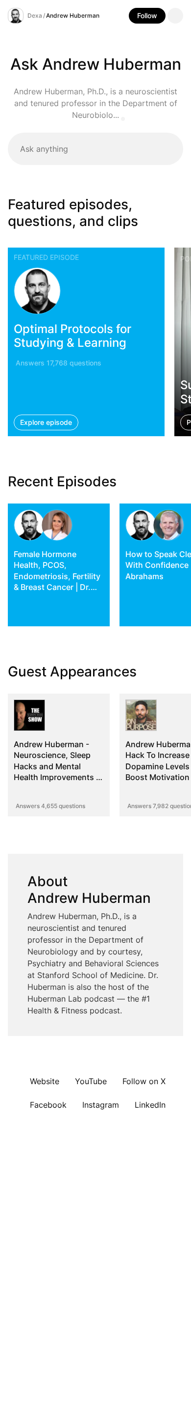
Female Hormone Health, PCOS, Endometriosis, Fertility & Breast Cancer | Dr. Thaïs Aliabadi (57, 576)
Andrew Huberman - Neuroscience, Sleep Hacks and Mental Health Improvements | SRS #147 (56, 766)
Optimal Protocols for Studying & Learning (72, 335)
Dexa (34, 15)
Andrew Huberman (72, 15)
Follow (147, 15)
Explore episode (46, 422)
